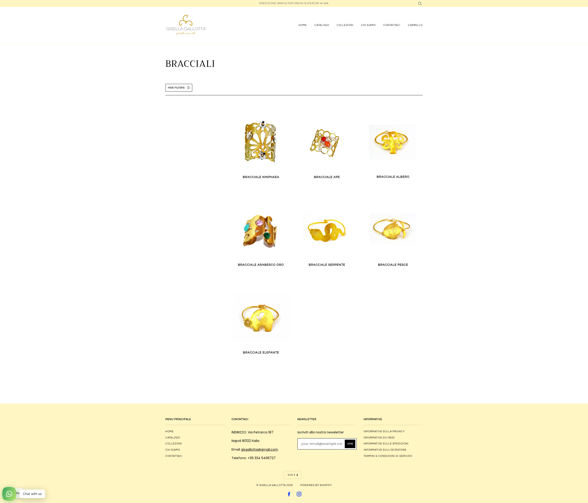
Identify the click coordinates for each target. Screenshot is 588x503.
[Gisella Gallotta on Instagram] (299, 495)
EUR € (291, 475)
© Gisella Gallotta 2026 (274, 485)
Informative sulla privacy (384, 431)
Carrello (415, 25)
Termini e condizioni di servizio (388, 456)
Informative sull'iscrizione (385, 450)
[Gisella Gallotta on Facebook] (289, 495)
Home (303, 25)
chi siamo (368, 25)
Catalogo (321, 25)
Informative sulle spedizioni (386, 443)
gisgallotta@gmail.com (259, 449)
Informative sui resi (379, 437)
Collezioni (345, 25)
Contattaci (391, 25)
